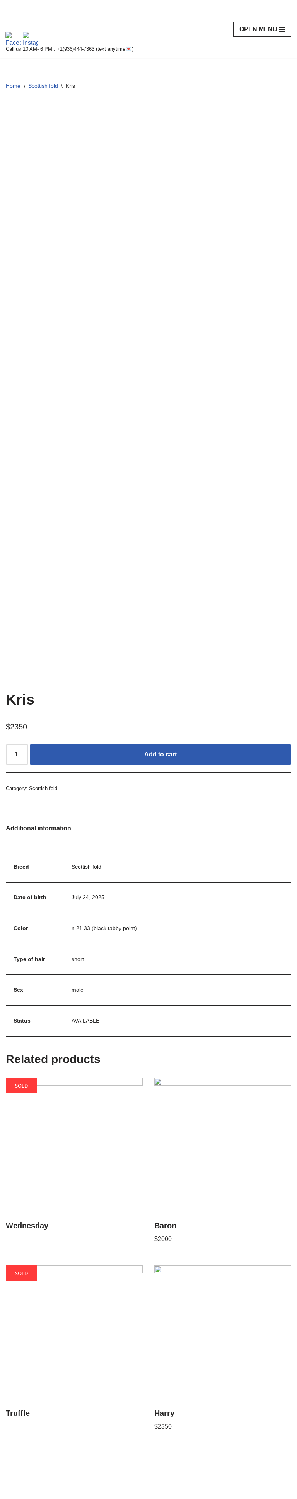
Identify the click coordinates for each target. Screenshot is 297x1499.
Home (13, 86)
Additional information (38, 828)
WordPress (75, 1490)
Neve (13, 1490)
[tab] (38, 828)
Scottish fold (43, 86)
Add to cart (160, 754)
